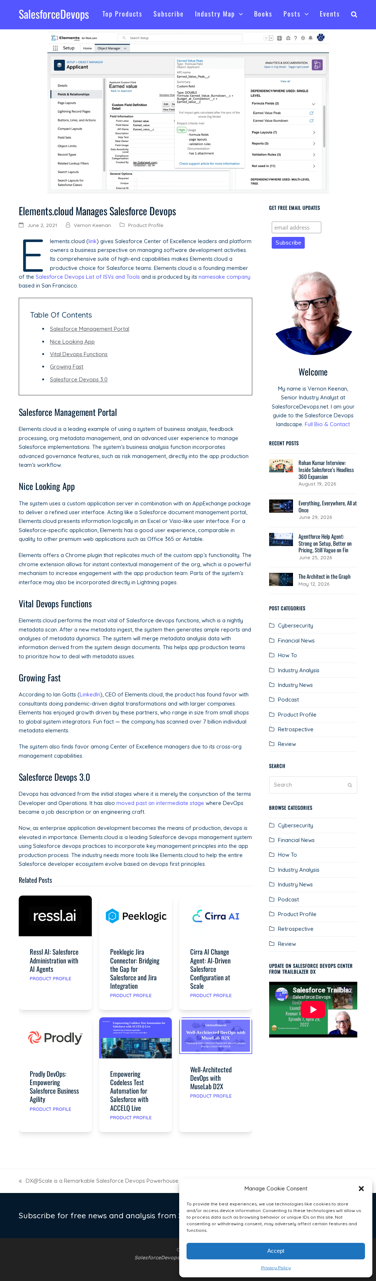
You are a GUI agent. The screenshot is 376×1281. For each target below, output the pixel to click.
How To (287, 655)
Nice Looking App (72, 341)
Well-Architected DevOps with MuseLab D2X (211, 1077)
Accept (275, 1251)
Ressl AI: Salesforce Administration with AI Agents (54, 960)
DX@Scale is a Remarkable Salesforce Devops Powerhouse (98, 1181)
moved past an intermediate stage (160, 802)
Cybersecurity (295, 625)
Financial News (296, 640)
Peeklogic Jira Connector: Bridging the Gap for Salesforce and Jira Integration (134, 968)
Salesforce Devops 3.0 (79, 379)
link (92, 241)
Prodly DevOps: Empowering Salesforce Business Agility (54, 1086)
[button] (361, 1188)
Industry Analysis (298, 670)
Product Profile (145, 225)
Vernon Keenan (92, 225)
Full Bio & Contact (327, 424)
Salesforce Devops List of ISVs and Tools (88, 276)
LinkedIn (90, 694)
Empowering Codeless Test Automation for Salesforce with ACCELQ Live (129, 1090)
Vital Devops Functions (79, 354)
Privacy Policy (276, 1267)
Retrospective (296, 729)
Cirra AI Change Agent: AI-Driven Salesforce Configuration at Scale (210, 968)
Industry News (295, 684)
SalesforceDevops (54, 14)
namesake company (224, 276)
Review (287, 743)
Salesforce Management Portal (89, 328)
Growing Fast (66, 366)
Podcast (288, 699)
